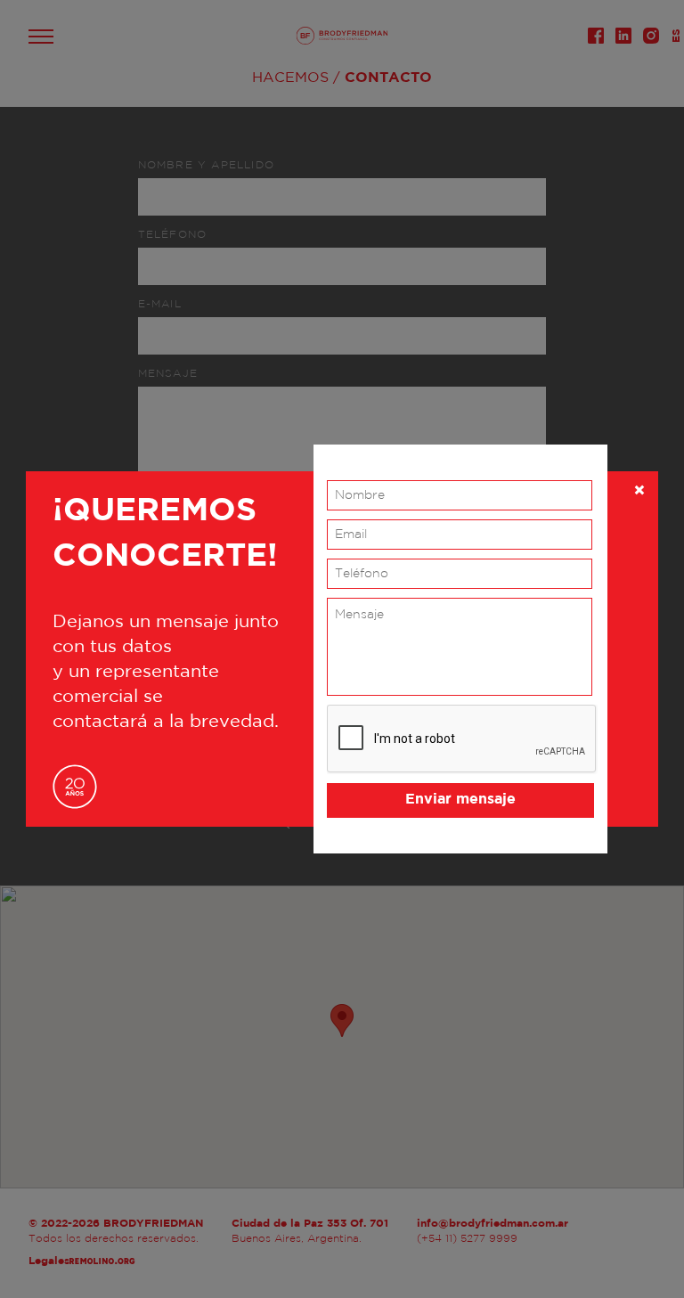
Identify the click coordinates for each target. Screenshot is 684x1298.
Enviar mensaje (460, 799)
